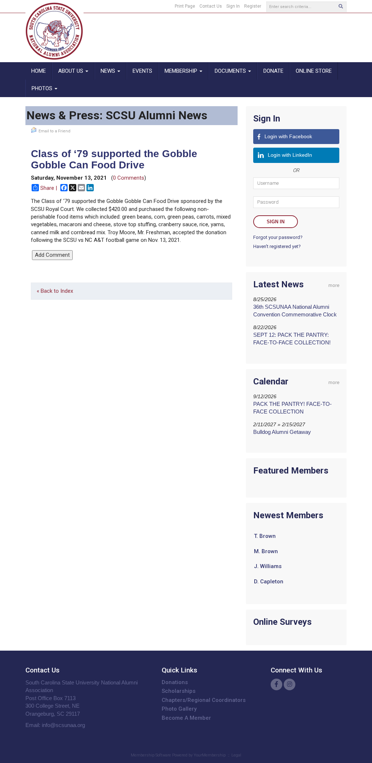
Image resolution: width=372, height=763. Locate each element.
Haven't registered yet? (277, 246)
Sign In (233, 6)
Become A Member (186, 718)
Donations (175, 682)
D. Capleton (268, 577)
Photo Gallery (179, 709)
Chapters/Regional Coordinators (204, 700)
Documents (231, 71)
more (333, 285)
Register (252, 6)
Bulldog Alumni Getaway (282, 432)
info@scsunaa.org (63, 725)
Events (142, 71)
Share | (48, 188)
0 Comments (128, 178)
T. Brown (265, 532)
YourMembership (210, 755)
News (109, 71)
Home (38, 71)
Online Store (314, 71)
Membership (182, 71)
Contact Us (210, 6)
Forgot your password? (278, 237)
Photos (43, 88)
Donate (273, 71)
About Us (71, 71)
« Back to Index (55, 291)
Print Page (185, 6)
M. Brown (266, 547)
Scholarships (178, 691)
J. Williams (268, 562)
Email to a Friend (54, 131)
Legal (236, 755)
